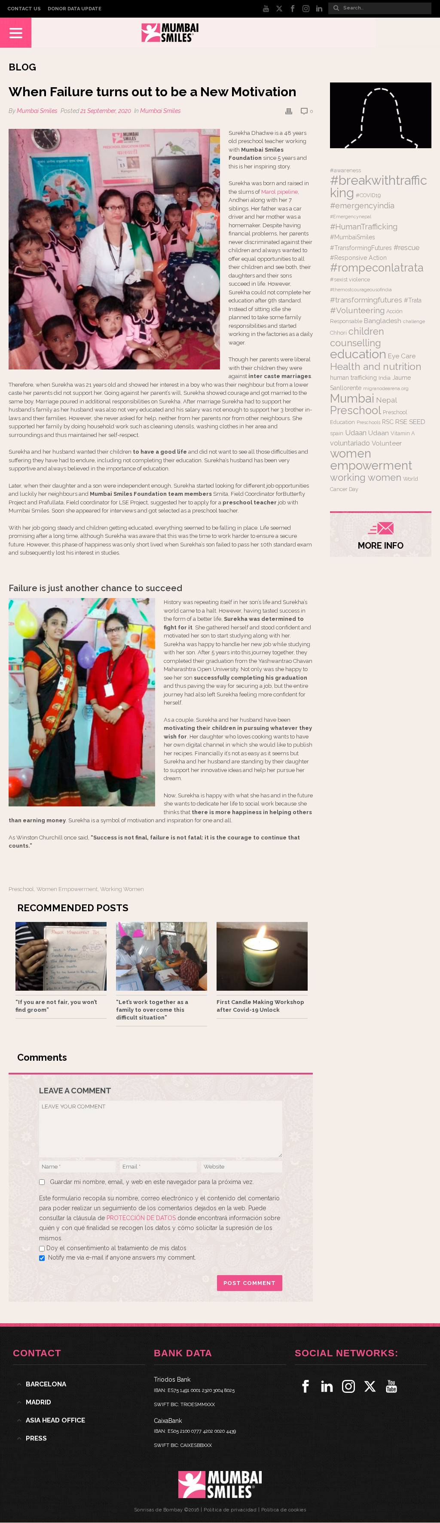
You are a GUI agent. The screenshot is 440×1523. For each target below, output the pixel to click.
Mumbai (352, 398)
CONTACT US (24, 9)
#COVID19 (368, 195)
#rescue (406, 248)
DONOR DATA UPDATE (74, 9)
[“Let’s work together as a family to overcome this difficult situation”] (161, 956)
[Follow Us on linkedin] (327, 1386)
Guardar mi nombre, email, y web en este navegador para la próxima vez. (152, 1181)
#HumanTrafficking (363, 226)
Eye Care (402, 356)
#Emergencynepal (350, 216)
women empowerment (67, 889)
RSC (388, 421)
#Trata (413, 300)
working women (122, 889)
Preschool (21, 889)
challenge (414, 321)
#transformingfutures (366, 300)
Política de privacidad (230, 1510)
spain (336, 433)
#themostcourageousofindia (361, 289)
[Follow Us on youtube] (391, 1386)
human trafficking (353, 377)
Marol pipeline (279, 192)
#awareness (345, 170)
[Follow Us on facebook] (305, 1386)
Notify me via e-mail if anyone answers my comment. (122, 1257)
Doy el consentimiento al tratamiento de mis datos (116, 1248)
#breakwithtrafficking (378, 186)
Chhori (338, 333)
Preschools (368, 422)
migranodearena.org (386, 388)
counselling (355, 342)
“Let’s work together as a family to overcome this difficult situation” (152, 1010)
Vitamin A (403, 433)
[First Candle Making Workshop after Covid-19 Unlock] (262, 956)
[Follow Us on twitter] (370, 1386)
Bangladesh (382, 321)
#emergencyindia (362, 205)
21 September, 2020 (105, 110)
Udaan (356, 432)
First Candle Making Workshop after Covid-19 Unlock (260, 1006)
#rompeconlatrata (377, 267)
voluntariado (350, 443)
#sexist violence (350, 279)
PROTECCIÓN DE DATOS (142, 1218)
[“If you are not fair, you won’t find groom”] (61, 956)
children (366, 331)
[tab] (79, 1384)
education (358, 354)
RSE (401, 422)
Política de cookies (283, 1510)
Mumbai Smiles (37, 110)
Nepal (386, 400)
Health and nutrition (376, 366)
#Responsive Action (358, 257)
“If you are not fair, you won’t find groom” (56, 1006)
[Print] (288, 111)
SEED (417, 422)
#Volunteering (357, 310)
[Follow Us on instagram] (348, 1386)
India (385, 378)
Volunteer (387, 443)
